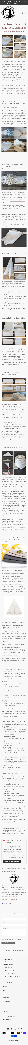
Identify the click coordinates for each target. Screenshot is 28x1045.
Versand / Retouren (8, 1001)
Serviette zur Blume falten (16, 513)
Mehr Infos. (22, 93)
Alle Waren (5, 961)
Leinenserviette (5, 578)
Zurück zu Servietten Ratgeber (15, 950)
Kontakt (5, 1014)
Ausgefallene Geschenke (9, 970)
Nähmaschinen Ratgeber (9, 973)
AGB (4, 990)
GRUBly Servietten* (14, 617)
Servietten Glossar (13, 857)
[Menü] (25, 12)
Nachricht (3, 928)
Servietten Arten (13, 624)
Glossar (5, 1005)
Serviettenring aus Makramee (17, 200)
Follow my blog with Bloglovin (9, 899)
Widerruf (5, 994)
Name (2, 917)
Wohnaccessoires (7, 967)
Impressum (5, 986)
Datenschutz (6, 997)
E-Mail (3, 922)
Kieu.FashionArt (15, 1040)
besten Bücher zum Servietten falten (10, 531)
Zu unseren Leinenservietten (12, 861)
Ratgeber (9, 828)
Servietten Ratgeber (8, 964)
